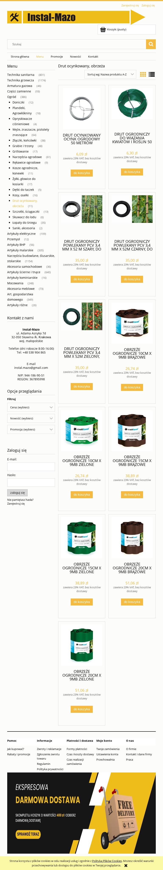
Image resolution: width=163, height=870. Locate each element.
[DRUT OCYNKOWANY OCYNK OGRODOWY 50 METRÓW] (81, 108)
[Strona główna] (76, 16)
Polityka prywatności (50, 769)
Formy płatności (77, 749)
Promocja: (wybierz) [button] (22, 429)
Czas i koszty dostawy (80, 754)
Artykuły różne (17, 305)
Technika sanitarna (20, 75)
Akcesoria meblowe (21, 289)
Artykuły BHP (16, 245)
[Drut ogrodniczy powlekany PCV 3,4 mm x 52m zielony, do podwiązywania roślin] (81, 323)
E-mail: (12, 459)
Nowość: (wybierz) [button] (21, 418)
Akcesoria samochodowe (24, 267)
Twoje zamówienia (107, 749)
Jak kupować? (15, 749)
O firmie (131, 749)
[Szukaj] (151, 44)
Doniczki (18, 102)
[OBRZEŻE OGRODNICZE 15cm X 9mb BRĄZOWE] (132, 430)
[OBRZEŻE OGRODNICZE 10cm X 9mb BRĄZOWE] (132, 323)
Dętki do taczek (23, 190)
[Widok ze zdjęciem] (143, 74)
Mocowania (15, 283)
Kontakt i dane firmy (139, 754)
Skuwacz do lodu (24, 217)
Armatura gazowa (19, 86)
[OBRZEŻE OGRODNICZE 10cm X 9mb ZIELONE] (81, 430)
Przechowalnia (105, 759)
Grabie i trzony (23, 146)
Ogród (11, 97)
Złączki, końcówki (25, 140)
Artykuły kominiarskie (22, 278)
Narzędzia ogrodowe (27, 157)
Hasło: (11, 475)
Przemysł (13, 239)
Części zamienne (19, 91)
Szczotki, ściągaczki (26, 211)
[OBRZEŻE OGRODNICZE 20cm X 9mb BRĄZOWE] (132, 537)
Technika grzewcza (20, 80)
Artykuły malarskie (20, 250)
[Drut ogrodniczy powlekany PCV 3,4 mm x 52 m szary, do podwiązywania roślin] (81, 215)
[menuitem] (20, 56)
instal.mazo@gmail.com (31, 368)
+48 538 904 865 (34, 352)
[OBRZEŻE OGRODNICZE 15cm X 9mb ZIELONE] (81, 537)
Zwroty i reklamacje (49, 749)
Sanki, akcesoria (24, 228)
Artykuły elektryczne (21, 234)
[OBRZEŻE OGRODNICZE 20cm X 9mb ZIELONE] (81, 645)
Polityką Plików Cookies (107, 861)
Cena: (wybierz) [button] (19, 407)
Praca (129, 759)
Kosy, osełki (21, 195)
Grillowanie (21, 151)
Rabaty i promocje (18, 754)
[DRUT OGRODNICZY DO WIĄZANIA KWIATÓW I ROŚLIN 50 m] (132, 108)
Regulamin (43, 764)
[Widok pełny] (152, 74)
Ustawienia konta (107, 754)
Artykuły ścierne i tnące (23, 272)
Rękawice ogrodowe (27, 162)
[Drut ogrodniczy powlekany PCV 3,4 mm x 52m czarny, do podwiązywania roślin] (132, 215)
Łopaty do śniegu (25, 223)
